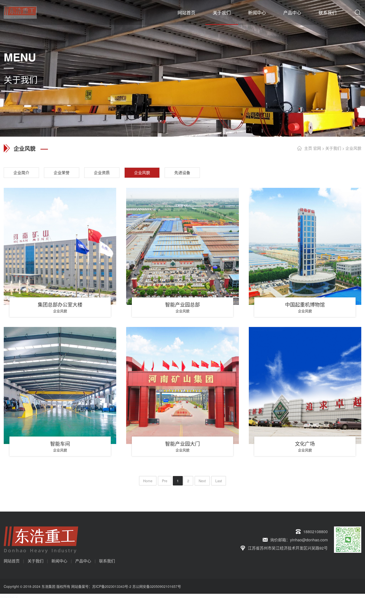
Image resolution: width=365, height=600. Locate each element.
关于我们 (222, 12)
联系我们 (327, 12)
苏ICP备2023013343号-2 (111, 586)
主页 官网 (312, 148)
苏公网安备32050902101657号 (156, 586)
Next (202, 480)
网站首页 (186, 12)
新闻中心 (257, 12)
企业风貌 (353, 148)
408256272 (9, 596)
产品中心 (292, 12)
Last (218, 480)
